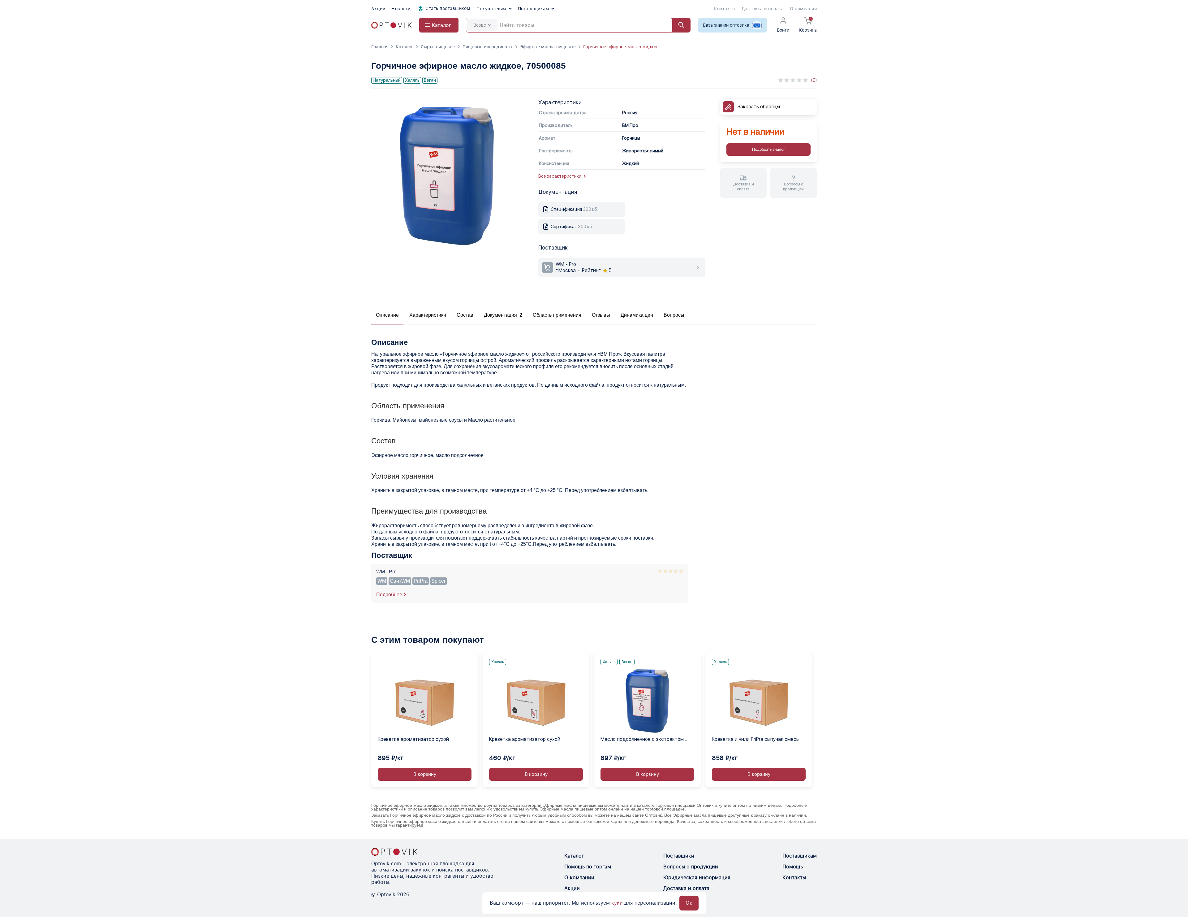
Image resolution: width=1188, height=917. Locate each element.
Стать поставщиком (447, 8)
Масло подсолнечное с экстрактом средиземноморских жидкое (642, 739)
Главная (379, 46)
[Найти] (678, 25)
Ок (689, 903)
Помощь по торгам (587, 867)
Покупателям (491, 8)
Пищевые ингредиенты (488, 46)
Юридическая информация (696, 877)
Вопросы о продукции (690, 867)
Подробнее (389, 594)
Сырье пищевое (438, 46)
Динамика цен (637, 315)
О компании (803, 8)
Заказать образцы (759, 107)
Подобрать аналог (768, 149)
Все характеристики (559, 176)
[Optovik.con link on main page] (394, 851)
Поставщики (678, 856)
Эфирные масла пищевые (548, 46)
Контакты (724, 8)
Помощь (792, 867)
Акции (378, 8)
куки (617, 903)
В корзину (424, 774)
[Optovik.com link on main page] (391, 25)
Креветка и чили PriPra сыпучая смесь (755, 739)
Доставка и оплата (763, 8)
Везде (479, 25)
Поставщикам (533, 8)
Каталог (404, 46)
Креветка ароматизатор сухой (413, 739)
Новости (400, 8)
